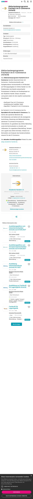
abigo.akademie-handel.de (9, 142)
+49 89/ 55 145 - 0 (14, 168)
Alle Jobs (29, 12)
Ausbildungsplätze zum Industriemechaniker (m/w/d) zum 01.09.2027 (17, 228)
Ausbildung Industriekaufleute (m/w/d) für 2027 (15, 265)
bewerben (27, 241)
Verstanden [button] (16, 492)
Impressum (23, 12)
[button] (28, 226)
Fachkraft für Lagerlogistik (13, 307)
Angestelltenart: (7, 46)
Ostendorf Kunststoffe (15, 313)
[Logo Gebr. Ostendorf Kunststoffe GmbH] (5, 308)
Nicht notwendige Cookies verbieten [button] (16, 496)
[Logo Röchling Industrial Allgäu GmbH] (5, 266)
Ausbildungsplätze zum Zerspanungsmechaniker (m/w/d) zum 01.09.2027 (17, 246)
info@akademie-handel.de (18, 198)
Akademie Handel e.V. (14, 12)
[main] (16, 169)
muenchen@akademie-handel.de (12, 30)
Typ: (4, 36)
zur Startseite (16, 217)
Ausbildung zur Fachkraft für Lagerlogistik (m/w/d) (17, 286)
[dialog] (16, 486)
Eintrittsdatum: (7, 42)
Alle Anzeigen (16, 324)
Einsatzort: (6, 38)
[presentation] (21, 1)
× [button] (31, 475)
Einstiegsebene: (7, 44)
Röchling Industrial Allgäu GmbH (16, 272)
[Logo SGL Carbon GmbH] (5, 228)
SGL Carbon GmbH (14, 234)
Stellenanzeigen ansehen (17, 209)
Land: (4, 40)
